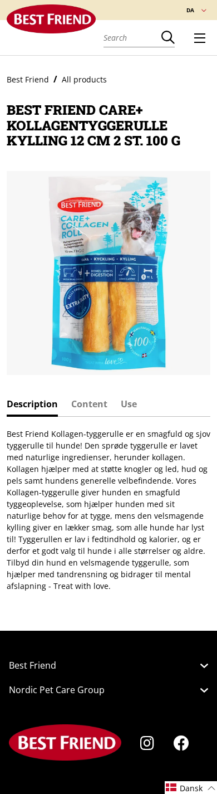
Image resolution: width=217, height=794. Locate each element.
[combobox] (132, 37)
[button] (191, 787)
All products (84, 79)
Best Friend (28, 79)
